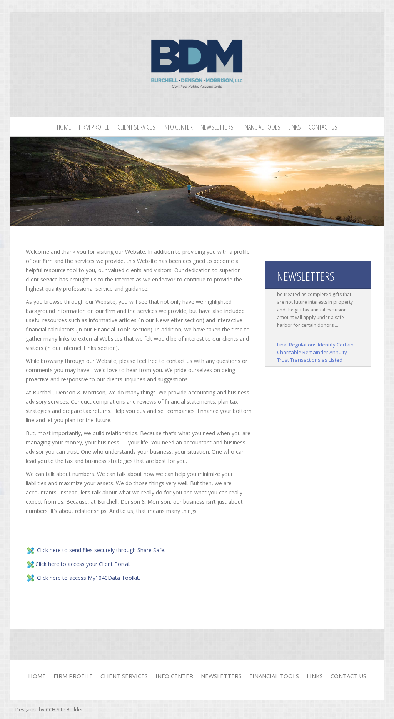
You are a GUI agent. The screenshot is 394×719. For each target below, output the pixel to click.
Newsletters (217, 126)
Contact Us (323, 126)
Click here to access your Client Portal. (82, 564)
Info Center (178, 126)
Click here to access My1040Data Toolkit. (88, 577)
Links (294, 126)
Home (64, 126)
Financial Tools (260, 126)
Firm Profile (94, 126)
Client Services (136, 126)
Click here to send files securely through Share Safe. (101, 550)
